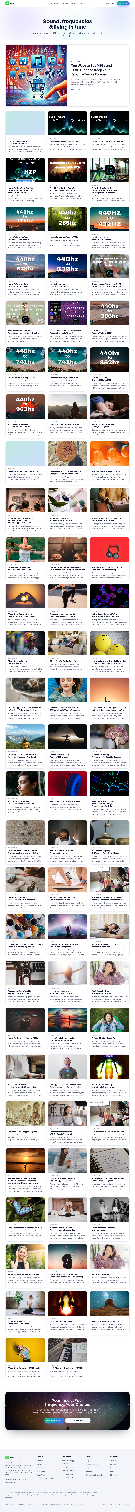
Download (41, 1468)
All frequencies (67, 1467)
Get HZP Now (52, 1420)
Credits (112, 1471)
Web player (109, 3)
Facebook (9, 1482)
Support (82, 3)
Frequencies (54, 3)
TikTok (24, 1479)
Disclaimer (113, 1475)
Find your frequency (69, 1470)
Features (65, 3)
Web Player (41, 1475)
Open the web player (76, 1420)
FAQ (87, 1468)
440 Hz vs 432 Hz (68, 1477)
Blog (87, 1461)
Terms (111, 1504)
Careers (113, 1464)
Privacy (103, 1504)
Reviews (89, 1471)
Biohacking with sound (94, 1475)
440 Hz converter (68, 1474)
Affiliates (113, 1461)
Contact (113, 1468)
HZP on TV (41, 1471)
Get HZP (122, 3)
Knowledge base (92, 1464)
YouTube (8, 1479)
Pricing (73, 3)
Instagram (16, 1479)
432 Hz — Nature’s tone (45, 1479)
